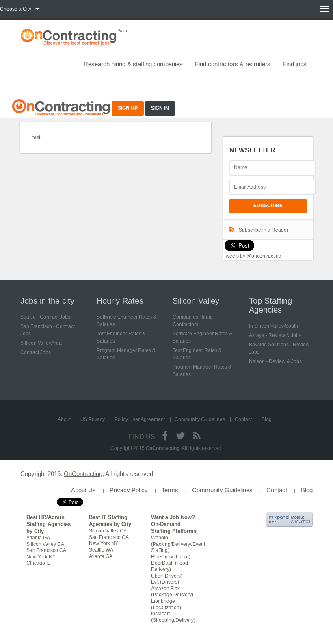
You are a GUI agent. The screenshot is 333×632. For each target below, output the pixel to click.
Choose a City (15, 9)
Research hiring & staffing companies (133, 64)
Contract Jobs (35, 352)
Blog (267, 419)
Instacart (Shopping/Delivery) (173, 617)
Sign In (160, 108)
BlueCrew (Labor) (170, 557)
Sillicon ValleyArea (41, 343)
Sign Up (128, 108)
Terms (170, 489)
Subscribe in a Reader (263, 230)
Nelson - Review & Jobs (275, 361)
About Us (83, 489)
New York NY (41, 557)
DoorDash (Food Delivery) (169, 566)
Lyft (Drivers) (165, 582)
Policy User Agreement (140, 419)
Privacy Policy (129, 489)
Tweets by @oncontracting (252, 256)
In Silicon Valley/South (273, 326)
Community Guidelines (200, 419)
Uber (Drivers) (166, 576)
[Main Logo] (61, 106)
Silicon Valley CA (45, 544)
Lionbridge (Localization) (166, 604)
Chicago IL (38, 563)
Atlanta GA (38, 538)
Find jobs (295, 64)
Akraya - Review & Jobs (275, 335)
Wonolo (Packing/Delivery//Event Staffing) (178, 544)
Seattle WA (101, 550)
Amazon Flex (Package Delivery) (172, 592)
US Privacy (92, 419)
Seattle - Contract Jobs (45, 317)
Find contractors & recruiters (232, 64)
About (64, 419)
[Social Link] (165, 435)
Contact (243, 419)
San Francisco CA (46, 550)
